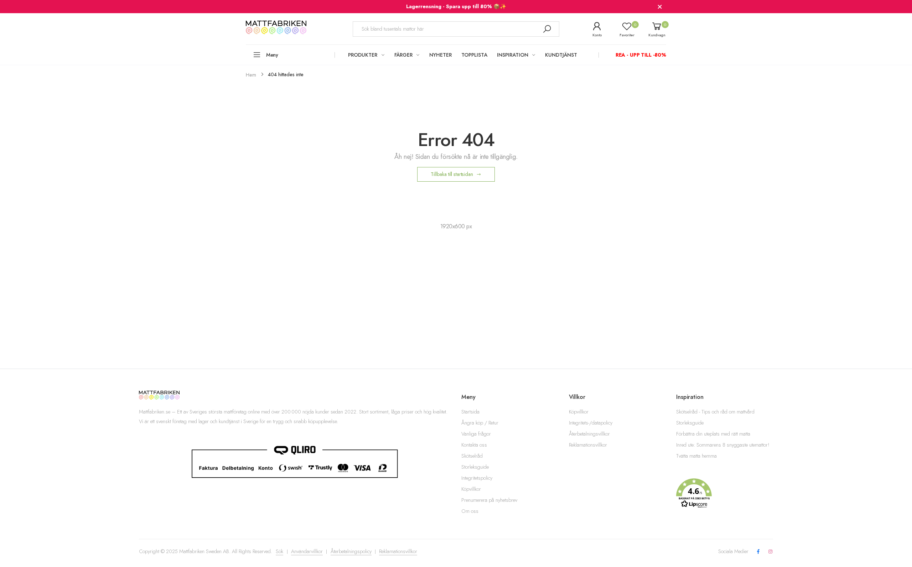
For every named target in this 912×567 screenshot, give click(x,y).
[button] (724, 493)
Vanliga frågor (476, 433)
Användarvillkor (307, 551)
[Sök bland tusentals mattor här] (546, 29)
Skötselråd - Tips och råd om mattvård (715, 411)
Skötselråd (472, 455)
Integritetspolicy (476, 478)
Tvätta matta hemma (696, 455)
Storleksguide (475, 466)
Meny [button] (272, 54)
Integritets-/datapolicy (590, 422)
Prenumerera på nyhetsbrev (489, 500)
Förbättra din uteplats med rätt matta (713, 433)
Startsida (470, 411)
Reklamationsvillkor (588, 444)
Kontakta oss (474, 444)
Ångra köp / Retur (479, 422)
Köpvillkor (471, 489)
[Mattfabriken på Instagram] (770, 551)
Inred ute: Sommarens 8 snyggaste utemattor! (723, 444)
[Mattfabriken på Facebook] (758, 551)
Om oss (469, 511)
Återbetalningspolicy (351, 551)
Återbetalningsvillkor (589, 433)
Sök (279, 551)
